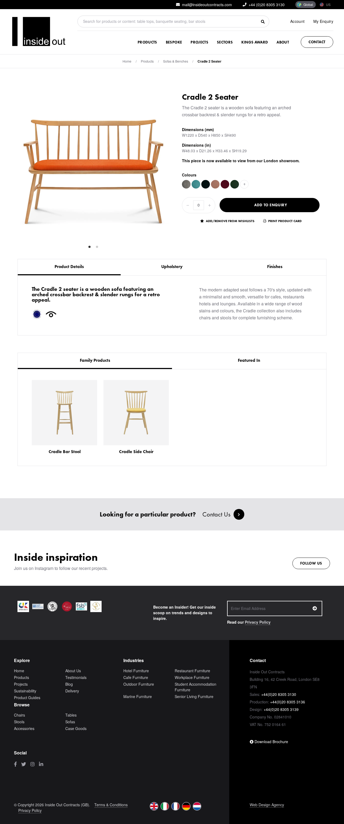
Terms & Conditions (111, 804)
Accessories (24, 728)
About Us (73, 670)
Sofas (70, 721)
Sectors (225, 42)
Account (297, 21)
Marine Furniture (137, 696)
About (283, 42)
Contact (317, 41)
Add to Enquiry (270, 205)
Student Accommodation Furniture (195, 686)
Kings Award (254, 42)
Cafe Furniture (135, 677)
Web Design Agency (267, 804)
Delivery (72, 690)
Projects (199, 42)
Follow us (311, 563)
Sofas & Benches (175, 61)
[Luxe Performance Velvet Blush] (215, 184)
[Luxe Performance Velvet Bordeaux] (225, 184)
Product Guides (27, 697)
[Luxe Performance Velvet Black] (205, 184)
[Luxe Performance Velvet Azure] (196, 184)
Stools (19, 721)
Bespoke (174, 42)
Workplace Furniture (192, 677)
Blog (69, 684)
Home (127, 61)
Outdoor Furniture (138, 684)
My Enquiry (323, 21)
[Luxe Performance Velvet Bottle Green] (234, 184)
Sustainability (25, 690)
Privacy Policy (258, 622)
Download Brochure (270, 741)
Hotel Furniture (136, 670)
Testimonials (76, 677)
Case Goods (76, 728)
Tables (71, 715)
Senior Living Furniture (194, 696)
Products (147, 42)
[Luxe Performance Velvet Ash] (186, 184)
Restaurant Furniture (192, 670)
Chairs (19, 715)
